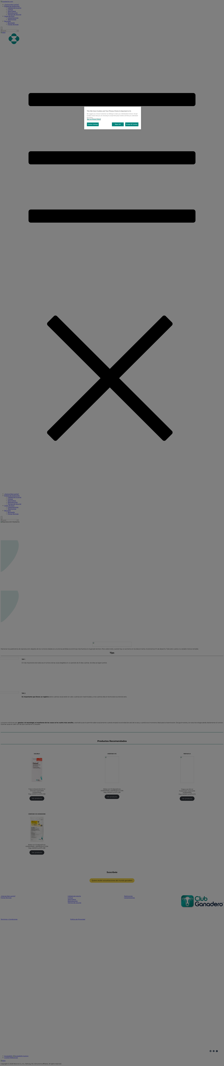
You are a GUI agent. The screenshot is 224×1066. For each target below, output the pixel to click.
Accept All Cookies (131, 124)
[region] (112, 118)
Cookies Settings (93, 124)
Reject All (118, 124)
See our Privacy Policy (94, 119)
